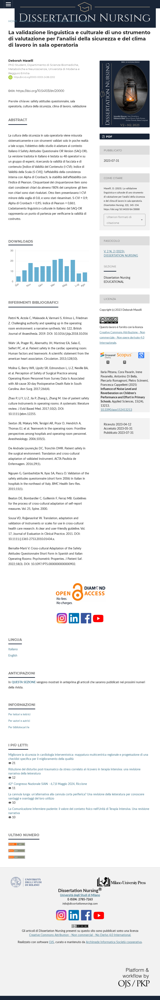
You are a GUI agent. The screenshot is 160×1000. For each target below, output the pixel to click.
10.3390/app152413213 (116, 410)
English (12, 655)
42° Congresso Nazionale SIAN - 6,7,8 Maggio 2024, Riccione (47, 784)
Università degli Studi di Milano (80, 895)
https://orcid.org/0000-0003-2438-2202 (34, 77)
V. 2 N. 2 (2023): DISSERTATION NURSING (64, 21)
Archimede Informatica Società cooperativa (114, 942)
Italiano (13, 649)
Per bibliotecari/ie (18, 727)
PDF (108, 136)
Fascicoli (27, 21)
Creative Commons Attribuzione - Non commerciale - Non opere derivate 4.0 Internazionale (122, 337)
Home (12, 21)
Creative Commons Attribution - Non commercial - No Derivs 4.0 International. (80, 935)
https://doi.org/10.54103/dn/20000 (40, 91)
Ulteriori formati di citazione (119, 219)
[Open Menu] (8, 4)
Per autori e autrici (19, 721)
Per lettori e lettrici (19, 714)
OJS (51, 942)
